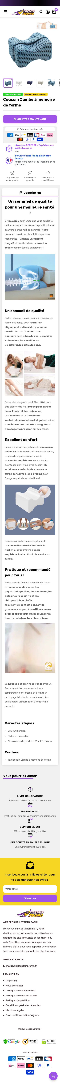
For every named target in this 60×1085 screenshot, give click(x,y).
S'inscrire (30, 898)
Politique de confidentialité (20, 990)
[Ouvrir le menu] (5, 11)
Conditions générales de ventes (23, 1005)
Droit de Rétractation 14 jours (22, 1015)
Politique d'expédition (18, 1000)
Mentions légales (15, 1010)
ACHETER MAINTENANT (31, 119)
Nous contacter (14, 985)
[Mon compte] (48, 12)
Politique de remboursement (21, 995)
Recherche (11, 980)
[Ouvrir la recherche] (41, 12)
